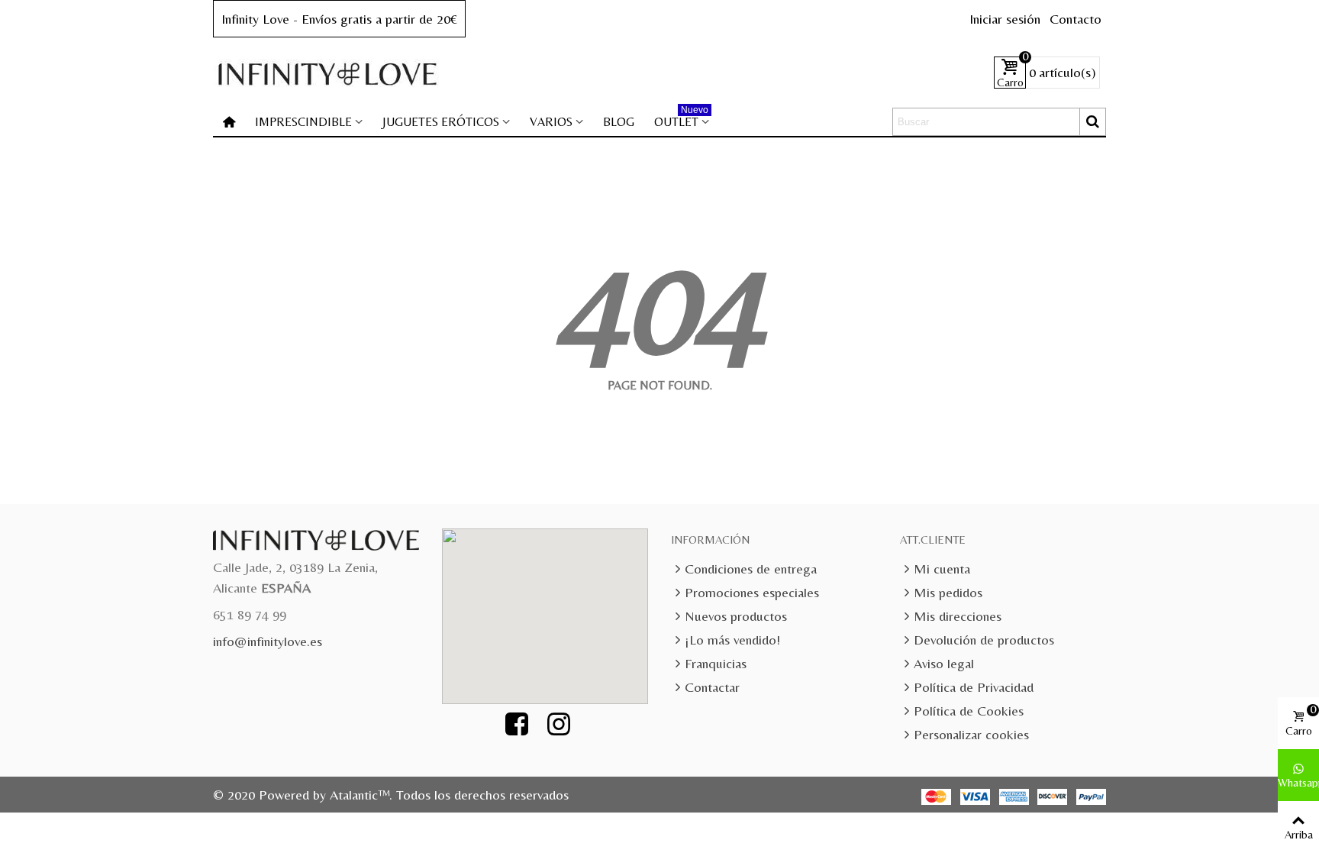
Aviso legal (944, 663)
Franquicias (716, 663)
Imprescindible (303, 122)
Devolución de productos (984, 640)
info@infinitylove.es (267, 641)
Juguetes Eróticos (440, 122)
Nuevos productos (736, 616)
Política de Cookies (969, 711)
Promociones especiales (752, 592)
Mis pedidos (948, 592)
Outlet (681, 118)
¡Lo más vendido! (732, 640)
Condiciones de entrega (751, 569)
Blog (618, 122)
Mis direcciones (957, 616)
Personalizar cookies (971, 734)
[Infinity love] (327, 73)
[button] (553, 607)
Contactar (712, 687)
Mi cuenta (942, 569)
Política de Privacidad (974, 687)
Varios (551, 122)
